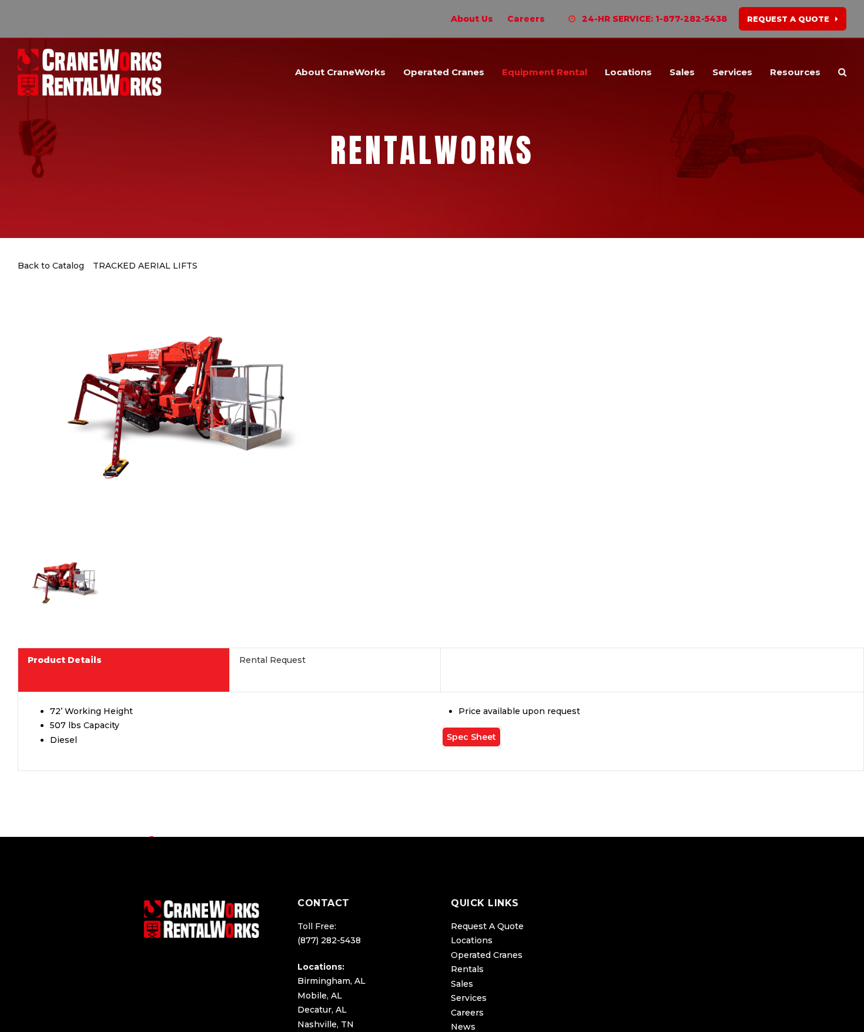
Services (469, 998)
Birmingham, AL (331, 981)
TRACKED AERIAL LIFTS (145, 265)
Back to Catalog (52, 265)
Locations (472, 940)
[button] (842, 72)
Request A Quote (487, 926)
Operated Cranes (487, 955)
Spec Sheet (471, 737)
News (463, 1026)
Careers (467, 1012)
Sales (462, 984)
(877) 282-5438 (329, 940)
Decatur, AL (322, 1009)
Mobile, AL (319, 995)
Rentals (467, 969)
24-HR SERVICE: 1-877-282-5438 (654, 19)
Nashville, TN (325, 1024)
